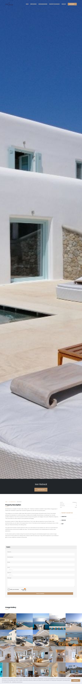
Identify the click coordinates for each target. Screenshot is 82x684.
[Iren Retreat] (8, 621)
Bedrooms (62, 504)
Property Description (67, 513)
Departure (9, 572)
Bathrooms (62, 505)
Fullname (9, 551)
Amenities (63, 516)
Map (62, 523)
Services (63, 520)
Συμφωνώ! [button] (75, 680)
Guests (61, 502)
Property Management (54, 4)
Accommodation (12, 501)
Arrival (8, 567)
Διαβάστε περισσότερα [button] (17, 682)
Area (61, 507)
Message (9, 577)
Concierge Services (42, 4)
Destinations (33, 4)
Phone (8, 562)
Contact (64, 4)
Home (27, 4)
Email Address (10, 557)
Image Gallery (40, 489)
